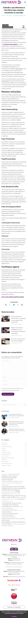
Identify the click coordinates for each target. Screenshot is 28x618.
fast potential (21, 497)
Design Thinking (5, 484)
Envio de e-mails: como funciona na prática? (18, 340)
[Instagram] (14, 549)
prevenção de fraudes (8, 517)
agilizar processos (9, 476)
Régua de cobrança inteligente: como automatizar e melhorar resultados (18, 330)
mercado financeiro (10, 510)
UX (25, 524)
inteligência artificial (10, 504)
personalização (7, 515)
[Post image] (5, 319)
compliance (18, 483)
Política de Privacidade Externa (14, 567)
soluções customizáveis (13, 522)
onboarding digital (10, 513)
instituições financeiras (11, 503)
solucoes (6, 520)
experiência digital (11, 490)
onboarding (6, 512)
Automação (5, 25)
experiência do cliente (9, 492)
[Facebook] (6, 305)
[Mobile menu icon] (25, 2)
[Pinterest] (22, 305)
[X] (10, 305)
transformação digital (18, 524)
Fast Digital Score (6, 493)
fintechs (21, 499)
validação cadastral (7, 525)
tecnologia (6, 523)
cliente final (11, 483)
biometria (4, 483)
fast (18, 492)
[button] (14, 544)
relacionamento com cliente (13, 518)
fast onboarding (9, 497)
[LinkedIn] (14, 305)
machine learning (7, 508)
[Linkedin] (17, 549)
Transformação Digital (7, 27)
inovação (11, 501)
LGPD (21, 506)
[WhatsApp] (18, 305)
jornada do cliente (10, 506)
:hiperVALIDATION (14, 474)
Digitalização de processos (13, 486)
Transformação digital (10, 44)
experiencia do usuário (14, 488)
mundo (20, 510)
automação (7, 479)
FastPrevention (14, 499)
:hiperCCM (4, 474)
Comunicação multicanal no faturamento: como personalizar (16, 415)
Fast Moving (20, 495)
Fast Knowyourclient (16, 493)
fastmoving (8, 495)
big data (20, 481)
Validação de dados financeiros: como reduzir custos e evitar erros (17, 430)
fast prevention (6, 499)
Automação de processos (10, 481)
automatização (9, 477)
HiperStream (5, 501)
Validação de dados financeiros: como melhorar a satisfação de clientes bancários (16, 423)
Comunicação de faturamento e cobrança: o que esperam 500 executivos (18, 319)
